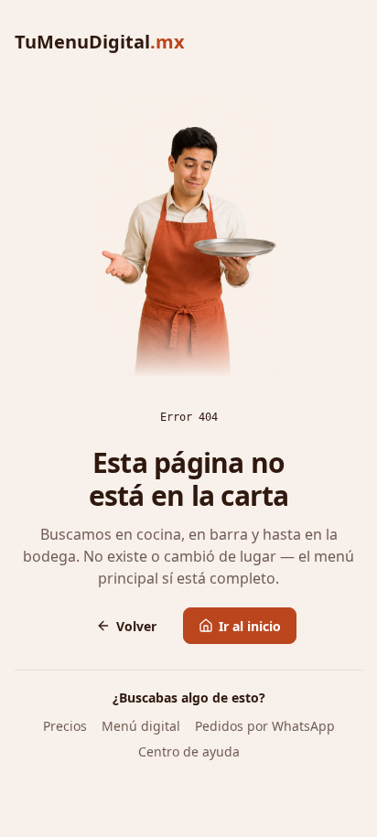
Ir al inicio (250, 626)
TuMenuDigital (100, 41)
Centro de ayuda (189, 751)
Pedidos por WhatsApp (265, 726)
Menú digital (141, 726)
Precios (65, 726)
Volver (136, 626)
